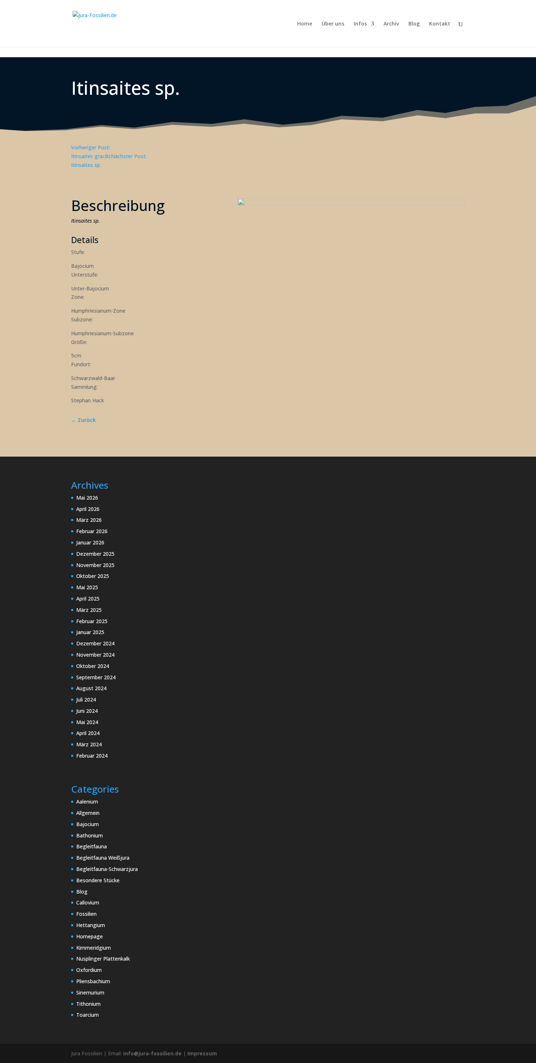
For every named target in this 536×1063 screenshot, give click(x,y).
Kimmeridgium (93, 947)
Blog (414, 24)
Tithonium (88, 1003)
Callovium (87, 902)
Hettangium (90, 925)
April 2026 (88, 508)
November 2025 (95, 565)
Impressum (202, 1053)
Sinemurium (90, 992)
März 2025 (89, 609)
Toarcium (87, 1014)
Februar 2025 (92, 621)
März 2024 (89, 744)
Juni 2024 (87, 710)
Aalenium (87, 801)
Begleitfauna (91, 846)
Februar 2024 (92, 755)
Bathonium (89, 835)
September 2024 (96, 677)
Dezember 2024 (95, 643)
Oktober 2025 (92, 575)
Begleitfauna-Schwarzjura (107, 868)
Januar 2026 (90, 542)
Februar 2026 (92, 531)
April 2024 (88, 733)
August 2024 (91, 688)
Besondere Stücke (98, 880)
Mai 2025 (87, 587)
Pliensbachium (93, 981)
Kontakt (439, 24)
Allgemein (88, 812)
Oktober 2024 (92, 666)
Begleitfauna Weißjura (102, 857)
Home (304, 24)
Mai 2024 (87, 722)
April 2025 (88, 598)
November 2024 (95, 654)
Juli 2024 (86, 699)
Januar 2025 (90, 632)
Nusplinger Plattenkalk (103, 958)
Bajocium (87, 824)
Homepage (89, 936)
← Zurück (83, 420)
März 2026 (89, 519)
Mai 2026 (87, 497)
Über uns (333, 24)
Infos (360, 24)
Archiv (391, 24)
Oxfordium (89, 969)
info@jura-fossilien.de (152, 1053)
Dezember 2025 (95, 553)
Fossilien (86, 913)
